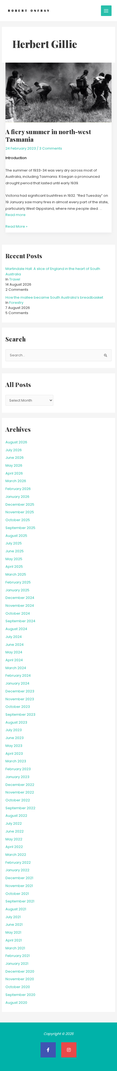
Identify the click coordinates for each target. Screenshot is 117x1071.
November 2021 (19, 885)
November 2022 (19, 792)
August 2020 (16, 1002)
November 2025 (19, 512)
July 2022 (13, 823)
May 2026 (13, 465)
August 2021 (15, 909)
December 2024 (19, 597)
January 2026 (17, 496)
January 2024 (17, 683)
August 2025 (16, 535)
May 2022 (13, 839)
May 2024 (13, 652)
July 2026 (13, 450)
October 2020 (17, 987)
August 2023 (16, 722)
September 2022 (20, 808)
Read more (15, 214)
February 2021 (17, 955)
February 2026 (18, 488)
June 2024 (14, 644)
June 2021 (14, 924)
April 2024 (14, 660)
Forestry (16, 302)
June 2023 (14, 737)
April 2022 (14, 846)
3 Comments (50, 148)
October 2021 (17, 893)
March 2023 (15, 761)
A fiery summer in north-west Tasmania (48, 135)
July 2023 (13, 730)
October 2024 (17, 613)
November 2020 (19, 979)
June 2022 (14, 831)
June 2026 (14, 457)
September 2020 (20, 994)
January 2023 (17, 777)
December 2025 (19, 504)
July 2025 (13, 543)
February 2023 (18, 769)
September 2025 (20, 527)
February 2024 (18, 675)
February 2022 (18, 862)
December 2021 (19, 878)
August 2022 (16, 815)
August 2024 (16, 629)
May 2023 (13, 745)
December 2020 (19, 971)
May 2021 (13, 932)
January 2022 (17, 870)
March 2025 (15, 574)
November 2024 (19, 605)
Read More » (16, 226)
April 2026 (14, 473)
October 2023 (17, 706)
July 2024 (13, 636)
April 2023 (14, 753)
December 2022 (19, 784)
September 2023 (20, 714)
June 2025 (14, 551)
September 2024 (20, 621)
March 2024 (15, 668)
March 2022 (15, 854)
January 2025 (17, 590)
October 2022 (17, 800)
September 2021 (19, 901)
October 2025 (17, 520)
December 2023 (19, 691)
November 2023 (19, 699)
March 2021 (15, 948)
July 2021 (13, 917)
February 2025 (18, 582)
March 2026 (15, 481)
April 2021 (13, 940)
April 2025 (14, 566)
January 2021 (16, 963)
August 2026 (16, 442)
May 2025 (13, 559)
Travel (14, 279)
